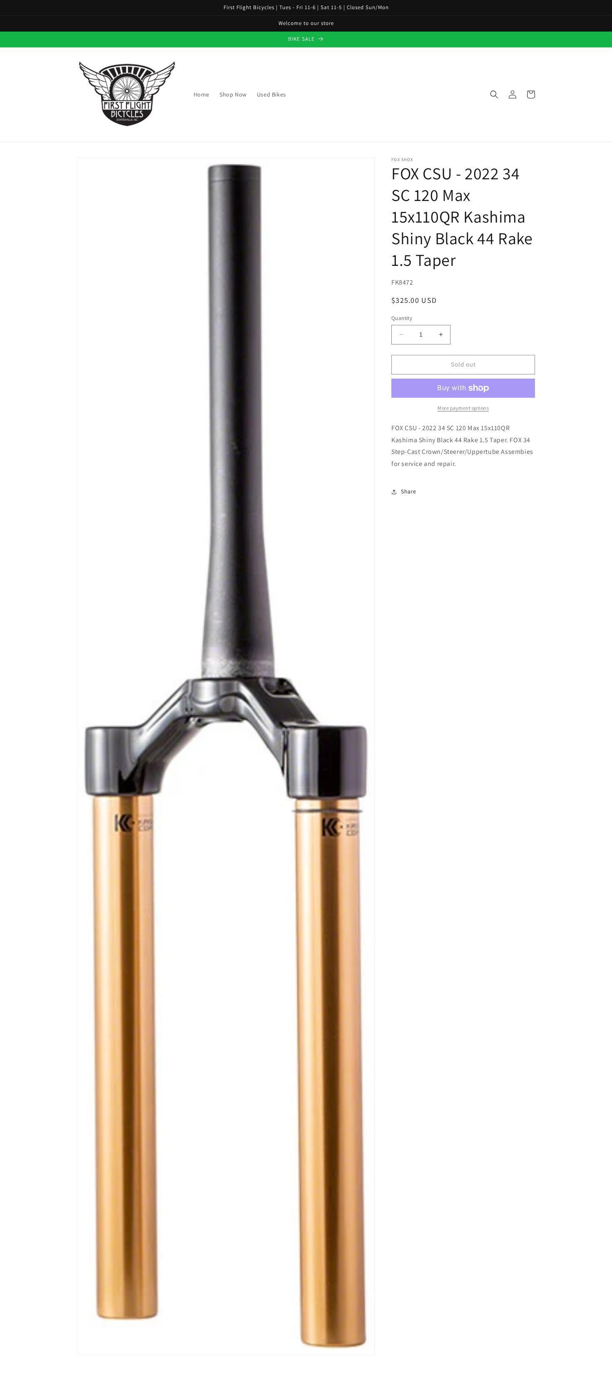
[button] (494, 94)
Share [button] (408, 491)
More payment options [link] (463, 408)
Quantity (401, 318)
